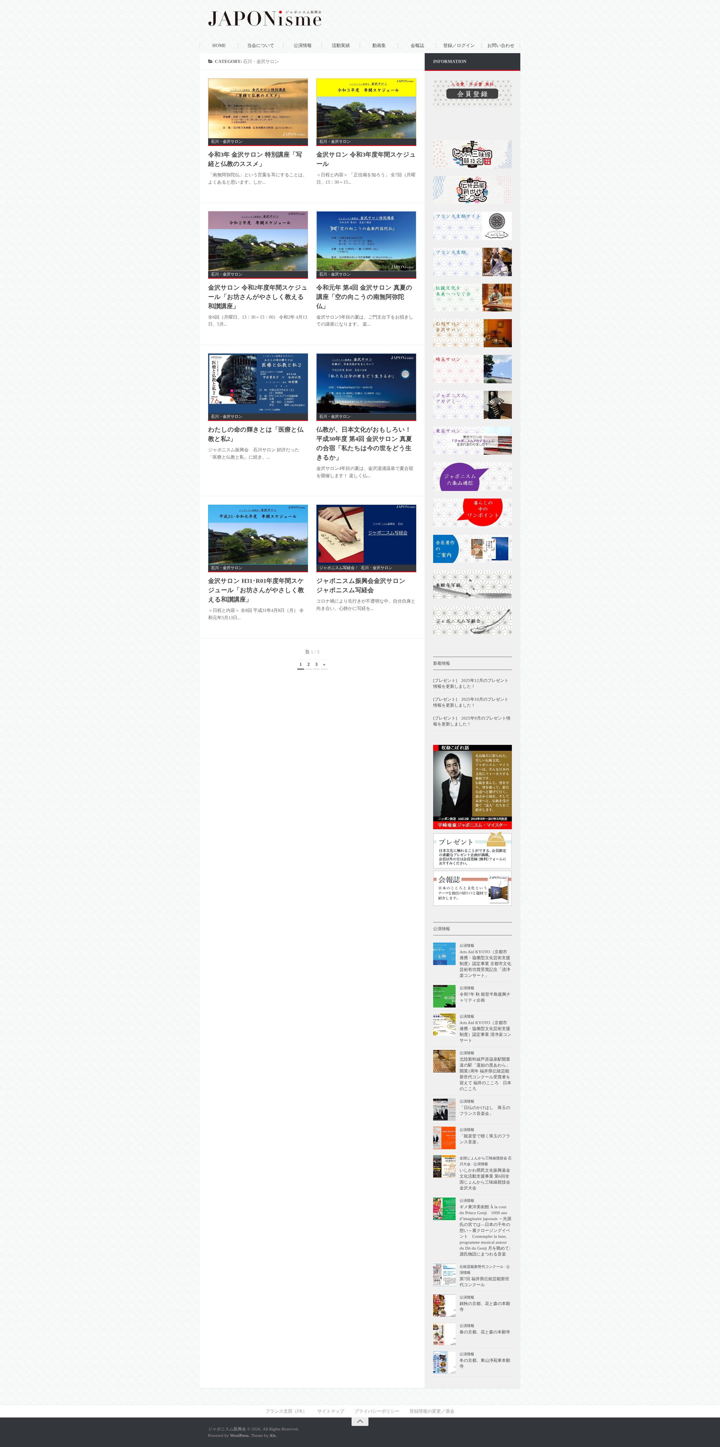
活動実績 (341, 45)
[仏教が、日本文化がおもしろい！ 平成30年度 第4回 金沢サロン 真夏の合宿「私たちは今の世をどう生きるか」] (366, 383)
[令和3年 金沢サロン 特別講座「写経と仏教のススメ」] (258, 108)
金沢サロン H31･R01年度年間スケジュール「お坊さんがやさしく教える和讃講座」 (256, 590)
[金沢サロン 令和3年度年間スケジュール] (366, 108)
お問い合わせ (500, 45)
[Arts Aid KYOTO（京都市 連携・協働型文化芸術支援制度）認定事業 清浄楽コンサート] (444, 1024)
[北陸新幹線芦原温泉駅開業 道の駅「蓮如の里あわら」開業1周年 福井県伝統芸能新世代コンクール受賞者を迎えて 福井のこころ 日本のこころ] (444, 1061)
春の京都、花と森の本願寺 (485, 1332)
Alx (272, 1435)
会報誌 (417, 45)
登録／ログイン (459, 45)
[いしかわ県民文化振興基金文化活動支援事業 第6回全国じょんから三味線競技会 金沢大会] (444, 1166)
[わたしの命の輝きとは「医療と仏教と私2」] (258, 383)
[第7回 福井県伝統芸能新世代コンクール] (444, 1275)
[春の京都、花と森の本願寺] (444, 1334)
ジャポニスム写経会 (337, 568)
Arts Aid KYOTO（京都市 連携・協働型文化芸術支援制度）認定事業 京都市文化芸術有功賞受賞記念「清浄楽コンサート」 (485, 964)
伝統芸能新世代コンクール (481, 1267)
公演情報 (303, 45)
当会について (260, 45)
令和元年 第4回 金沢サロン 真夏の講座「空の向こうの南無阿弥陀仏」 (364, 297)
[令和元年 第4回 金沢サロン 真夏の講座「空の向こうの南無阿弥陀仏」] (366, 241)
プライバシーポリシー (376, 1411)
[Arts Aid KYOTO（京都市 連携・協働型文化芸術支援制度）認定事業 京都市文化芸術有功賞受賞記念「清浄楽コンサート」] (444, 954)
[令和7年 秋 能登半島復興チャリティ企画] (444, 996)
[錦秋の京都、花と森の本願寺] (444, 1305)
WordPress (239, 1435)
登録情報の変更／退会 (432, 1411)
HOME (219, 45)
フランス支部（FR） (286, 1411)
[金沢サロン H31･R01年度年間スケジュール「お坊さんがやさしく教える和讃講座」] (258, 535)
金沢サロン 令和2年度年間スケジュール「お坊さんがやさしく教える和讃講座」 (258, 297)
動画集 (379, 45)
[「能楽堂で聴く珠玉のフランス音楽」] (444, 1138)
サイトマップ (330, 1411)
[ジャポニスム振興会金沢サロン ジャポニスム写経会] (366, 535)
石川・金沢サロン (226, 141)
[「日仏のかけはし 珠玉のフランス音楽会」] (444, 1109)
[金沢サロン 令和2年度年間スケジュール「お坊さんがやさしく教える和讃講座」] (258, 241)
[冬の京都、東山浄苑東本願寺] (444, 1362)
